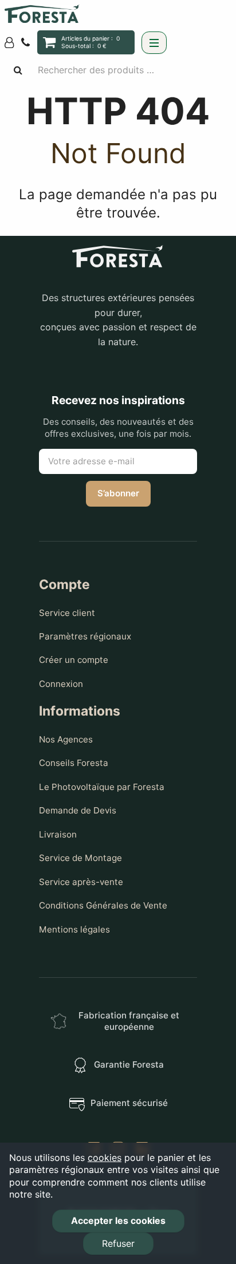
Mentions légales (74, 929)
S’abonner (118, 493)
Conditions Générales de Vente (103, 905)
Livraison (58, 834)
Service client (67, 612)
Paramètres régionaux (85, 636)
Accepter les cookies (118, 1220)
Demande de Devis (77, 810)
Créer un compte (73, 659)
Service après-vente (81, 881)
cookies (104, 1157)
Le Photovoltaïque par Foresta (101, 786)
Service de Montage (80, 857)
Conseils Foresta (73, 762)
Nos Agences (66, 739)
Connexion (61, 683)
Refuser (118, 1243)
